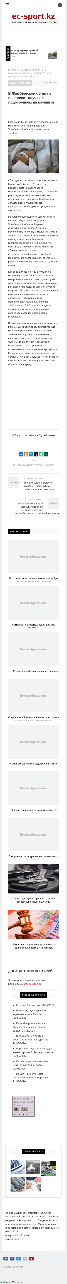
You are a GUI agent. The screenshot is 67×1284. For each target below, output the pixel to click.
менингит (49, 465)
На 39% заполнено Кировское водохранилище (33, 671)
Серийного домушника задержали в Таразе (33, 763)
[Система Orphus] (23, 1097)
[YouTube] (31, 1258)
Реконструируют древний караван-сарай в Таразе (18, 51)
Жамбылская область (32, 70)
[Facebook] (12, 1258)
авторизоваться (32, 983)
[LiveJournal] (46, 454)
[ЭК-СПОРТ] (33, 13)
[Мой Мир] (31, 454)
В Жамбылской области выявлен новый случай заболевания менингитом (39, 485)
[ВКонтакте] (21, 454)
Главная (15, 70)
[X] (36, 454)
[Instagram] (25, 1258)
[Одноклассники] (26, 454)
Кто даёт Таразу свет (28, 1005)
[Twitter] (18, 1258)
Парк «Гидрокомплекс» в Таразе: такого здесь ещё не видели (29, 1027)
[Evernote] (41, 454)
